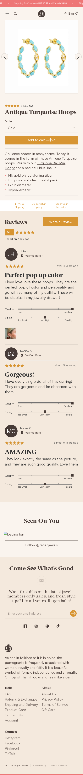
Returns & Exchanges (21, 699)
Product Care (15, 709)
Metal (8, 121)
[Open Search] (15, 13)
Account (11, 720)
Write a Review (60, 222)
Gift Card (48, 709)
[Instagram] (36, 626)
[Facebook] (25, 626)
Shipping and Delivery (21, 704)
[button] (7, 13)
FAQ (8, 694)
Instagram (12, 738)
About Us (49, 694)
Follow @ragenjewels (41, 545)
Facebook (12, 743)
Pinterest (12, 748)
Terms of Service (55, 704)
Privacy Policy (52, 699)
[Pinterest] (47, 626)
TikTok (10, 753)
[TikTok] (58, 626)
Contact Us (14, 715)
